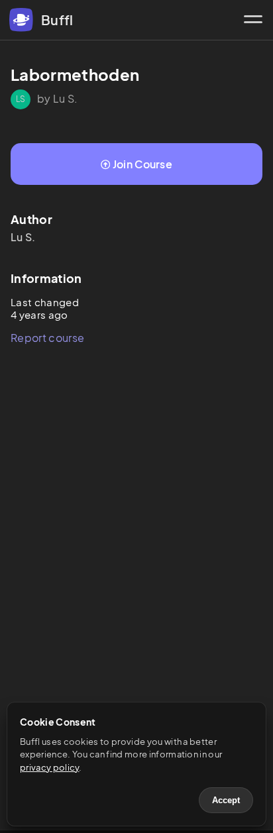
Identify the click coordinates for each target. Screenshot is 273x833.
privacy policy (49, 767)
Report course (47, 338)
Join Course (143, 164)
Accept (226, 800)
